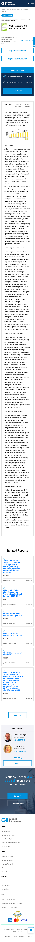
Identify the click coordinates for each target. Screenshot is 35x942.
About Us (4, 871)
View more (17, 715)
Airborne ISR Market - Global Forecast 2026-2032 (12, 634)
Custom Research (7, 864)
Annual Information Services (10, 843)
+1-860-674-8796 (20, 752)
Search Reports (6, 831)
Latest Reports (6, 846)
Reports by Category (8, 835)
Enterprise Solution (7, 860)
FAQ (2, 868)
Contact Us (17, 796)
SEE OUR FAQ (17, 758)
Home (3, 9)
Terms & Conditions (19, 936)
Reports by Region (7, 839)
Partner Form (5, 885)
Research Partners (7, 857)
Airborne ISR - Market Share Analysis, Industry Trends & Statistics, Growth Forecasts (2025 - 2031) (12, 593)
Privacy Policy (6, 936)
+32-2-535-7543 (19, 740)
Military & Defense (7, 15)
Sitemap (30, 936)
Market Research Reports (13, 9)
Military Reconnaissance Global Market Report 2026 (12, 615)
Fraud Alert (5, 889)
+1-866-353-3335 (18, 803)
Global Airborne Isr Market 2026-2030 (12, 654)
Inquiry (17, 763)
